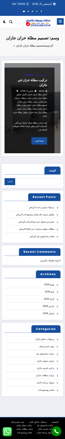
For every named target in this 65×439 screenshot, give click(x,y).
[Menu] (60, 21)
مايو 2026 (49, 291)
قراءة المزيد (39, 141)
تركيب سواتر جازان (45, 360)
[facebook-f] (41, 11)
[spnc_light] (4, 22)
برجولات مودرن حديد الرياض (41, 207)
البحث (52, 170)
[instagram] (28, 11)
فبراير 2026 (48, 313)
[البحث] (11, 21)
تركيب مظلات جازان (41, 75)
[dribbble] (32, 11)
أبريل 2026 (49, 298)
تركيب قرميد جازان (45, 368)
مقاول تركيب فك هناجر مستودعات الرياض (35, 214)
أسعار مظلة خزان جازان (37, 94)
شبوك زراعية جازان (45, 382)
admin (41, 91)
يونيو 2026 (49, 284)
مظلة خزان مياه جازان (38, 112)
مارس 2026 (48, 306)
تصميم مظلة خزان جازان (37, 105)
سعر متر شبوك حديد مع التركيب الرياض (36, 221)
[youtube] (23, 11)
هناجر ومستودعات (46, 389)
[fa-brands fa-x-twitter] (36, 11)
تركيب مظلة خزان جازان (28, 102)
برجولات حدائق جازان (44, 339)
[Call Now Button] (56, 431)
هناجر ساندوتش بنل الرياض (42, 236)
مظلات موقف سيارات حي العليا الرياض (36, 228)
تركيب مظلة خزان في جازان (32, 82)
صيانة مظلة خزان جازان (27, 109)
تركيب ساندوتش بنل (45, 353)
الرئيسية (55, 422)
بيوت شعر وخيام (47, 346)
